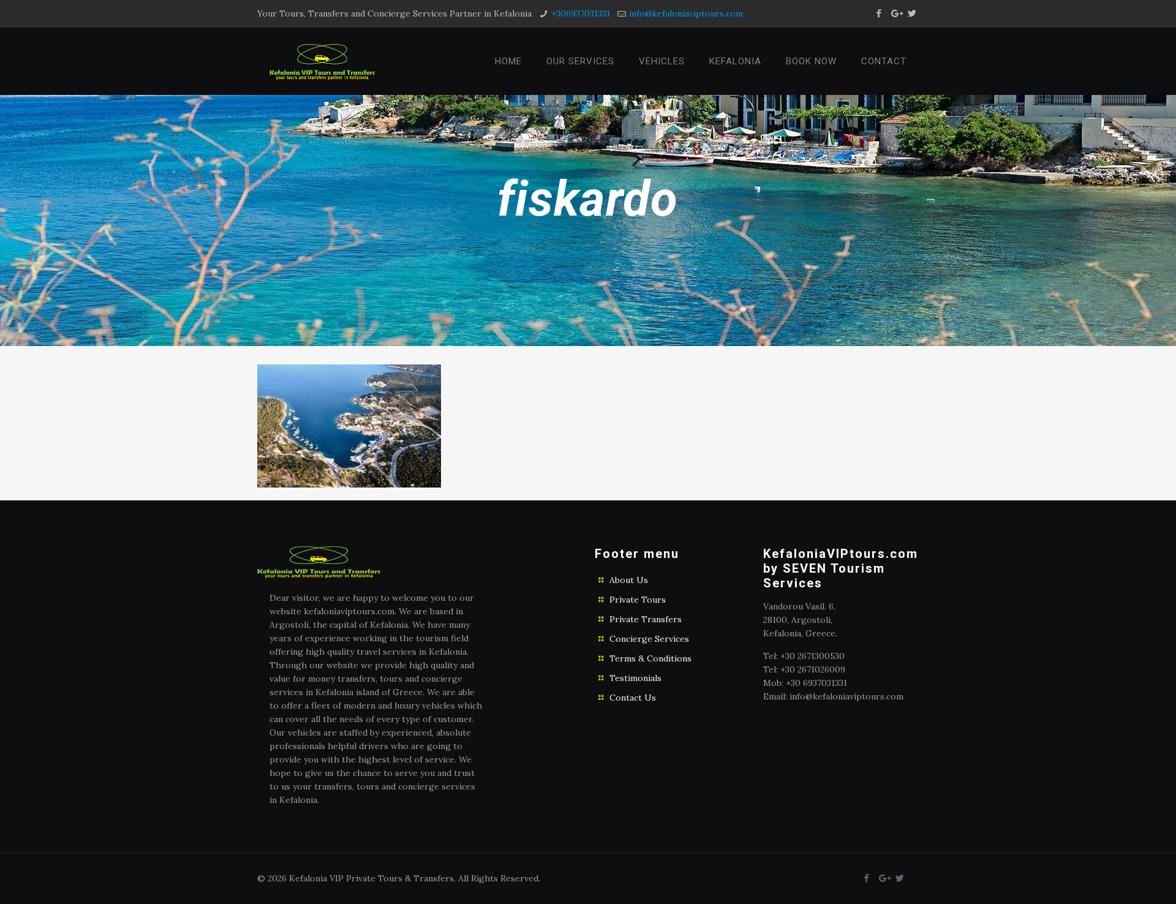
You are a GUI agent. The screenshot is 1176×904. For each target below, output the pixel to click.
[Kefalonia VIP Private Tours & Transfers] (322, 61)
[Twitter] (912, 13)
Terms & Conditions (650, 658)
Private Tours (637, 599)
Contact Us (632, 697)
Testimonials (635, 678)
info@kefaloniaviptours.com (686, 13)
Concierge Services (649, 638)
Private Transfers (645, 619)
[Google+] (895, 13)
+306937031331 (580, 13)
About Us (628, 580)
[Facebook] (879, 13)
